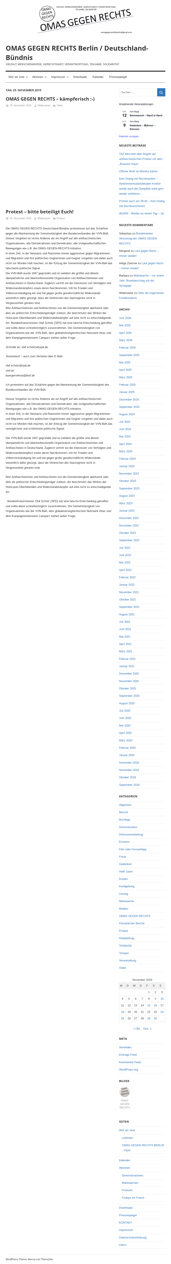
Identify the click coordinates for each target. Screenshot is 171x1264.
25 (122, 1018)
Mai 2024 (124, 436)
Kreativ (123, 879)
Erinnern (124, 841)
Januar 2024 (126, 466)
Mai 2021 (124, 636)
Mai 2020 (124, 725)
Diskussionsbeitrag (131, 834)
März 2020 (125, 740)
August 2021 (127, 614)
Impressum (58, 77)
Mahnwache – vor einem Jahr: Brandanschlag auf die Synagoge (141, 280)
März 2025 (125, 377)
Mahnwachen (130, 1182)
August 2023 (127, 495)
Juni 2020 (125, 718)
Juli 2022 (124, 547)
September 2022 (129, 540)
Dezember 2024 (129, 399)
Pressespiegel (118, 77)
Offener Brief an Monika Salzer (138, 171)
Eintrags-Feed (128, 1054)
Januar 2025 (126, 392)
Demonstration (128, 827)
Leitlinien (127, 1138)
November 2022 (129, 525)
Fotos (122, 856)
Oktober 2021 (127, 599)
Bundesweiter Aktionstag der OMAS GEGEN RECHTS (138, 238)
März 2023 (125, 503)
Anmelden (125, 1047)
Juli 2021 (124, 621)
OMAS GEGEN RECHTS (134, 916)
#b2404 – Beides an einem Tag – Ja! (141, 213)
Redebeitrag (126, 938)
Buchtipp (124, 819)
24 (161, 1012)
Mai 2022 (124, 562)
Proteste (127, 1190)
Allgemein (125, 805)
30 (155, 1018)
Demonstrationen (132, 1175)
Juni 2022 (125, 555)
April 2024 (125, 444)
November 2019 (129, 770)
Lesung (123, 893)
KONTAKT (125, 1222)
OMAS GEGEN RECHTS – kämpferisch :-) (50, 99)
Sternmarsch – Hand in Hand (146, 115)
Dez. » (147, 1028)
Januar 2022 (126, 584)
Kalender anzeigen (129, 136)
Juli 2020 (124, 710)
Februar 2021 (127, 658)
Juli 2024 (124, 421)
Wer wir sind (16, 77)
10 (161, 998)
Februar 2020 (127, 747)
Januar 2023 (126, 510)
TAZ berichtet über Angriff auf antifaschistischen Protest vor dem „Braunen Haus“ (140, 159)
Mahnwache (126, 901)
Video (60, 105)
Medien (123, 908)
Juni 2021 (125, 629)
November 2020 (129, 681)
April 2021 (125, 644)
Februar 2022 (127, 577)
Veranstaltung (127, 960)
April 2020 (125, 733)
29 (148, 1018)
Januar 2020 (126, 755)
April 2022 (125, 570)
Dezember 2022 (129, 518)
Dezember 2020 (129, 673)
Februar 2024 (127, 458)
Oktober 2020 (127, 688)
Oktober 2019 (127, 777)
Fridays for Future (133, 1197)
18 (122, 1012)
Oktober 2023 (127, 481)
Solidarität (125, 945)
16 (155, 1005)
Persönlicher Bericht (131, 923)
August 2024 (127, 414)
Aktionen (37, 77)
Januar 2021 (126, 666)
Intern (122, 1244)
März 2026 (125, 340)
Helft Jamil (125, 871)
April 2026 (125, 333)
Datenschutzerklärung (132, 1237)
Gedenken (125, 864)
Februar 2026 (127, 347)
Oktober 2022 (127, 533)
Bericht (123, 812)
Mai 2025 (124, 362)
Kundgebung (126, 886)
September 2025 (129, 355)
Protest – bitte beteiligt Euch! (39, 211)
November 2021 (129, 592)
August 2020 (127, 703)
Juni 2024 (125, 429)
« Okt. (137, 1028)
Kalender (98, 77)
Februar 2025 (127, 384)
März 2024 (125, 451)
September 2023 (129, 488)
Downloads (80, 77)
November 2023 (129, 473)
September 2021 (129, 607)
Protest (61, 218)
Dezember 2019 (129, 762)
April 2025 (125, 369)
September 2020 (129, 695)
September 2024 (129, 407)
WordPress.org (128, 1069)
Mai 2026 (124, 325)
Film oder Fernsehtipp (132, 849)
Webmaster (44, 105)
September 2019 (129, 784)
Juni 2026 (125, 318)
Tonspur (124, 953)
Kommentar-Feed (130, 1062)
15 (148, 1005)
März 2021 (125, 651)
